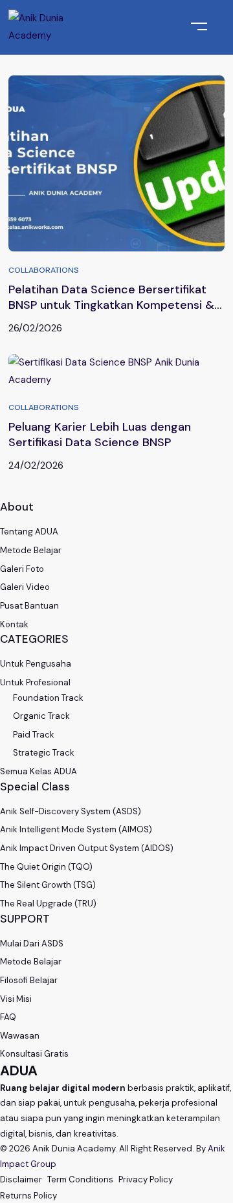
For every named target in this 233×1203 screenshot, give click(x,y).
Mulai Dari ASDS (31, 943)
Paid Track (33, 734)
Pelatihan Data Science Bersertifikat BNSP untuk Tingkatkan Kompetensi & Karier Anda (111, 305)
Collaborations (43, 270)
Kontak (14, 624)
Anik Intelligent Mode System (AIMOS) (76, 829)
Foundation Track (48, 697)
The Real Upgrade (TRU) (48, 903)
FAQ (8, 1017)
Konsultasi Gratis (34, 1053)
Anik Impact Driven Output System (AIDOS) (86, 848)
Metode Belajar (30, 550)
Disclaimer (21, 1179)
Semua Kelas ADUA (38, 771)
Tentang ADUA (29, 531)
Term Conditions (80, 1179)
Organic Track (41, 715)
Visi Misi (16, 998)
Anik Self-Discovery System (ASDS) (70, 811)
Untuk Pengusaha (35, 663)
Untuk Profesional (35, 682)
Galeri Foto (22, 568)
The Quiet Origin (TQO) (46, 866)
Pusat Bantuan (29, 605)
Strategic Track (43, 752)
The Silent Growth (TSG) (48, 884)
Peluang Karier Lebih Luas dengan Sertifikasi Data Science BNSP (99, 434)
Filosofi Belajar (29, 980)
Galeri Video (25, 587)
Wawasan (19, 1035)
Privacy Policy (145, 1179)
